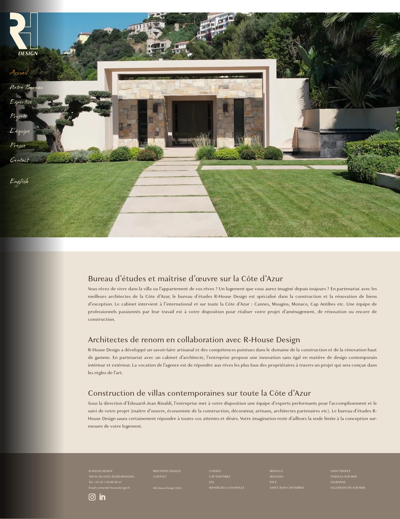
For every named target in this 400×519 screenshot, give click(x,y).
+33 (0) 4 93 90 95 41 (108, 482)
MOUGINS (276, 477)
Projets (18, 117)
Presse (18, 146)
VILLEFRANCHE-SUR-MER (347, 488)
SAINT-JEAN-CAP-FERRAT (287, 488)
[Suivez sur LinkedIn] (105, 500)
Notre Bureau (26, 88)
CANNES (215, 471)
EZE (211, 482)
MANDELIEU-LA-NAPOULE (226, 488)
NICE (273, 482)
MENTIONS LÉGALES (167, 471)
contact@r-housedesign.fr (113, 488)
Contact (19, 161)
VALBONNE (338, 482)
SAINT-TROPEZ (340, 471)
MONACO (276, 471)
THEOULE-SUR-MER (343, 477)
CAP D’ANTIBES (219, 477)
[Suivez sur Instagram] (92, 500)
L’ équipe (20, 131)
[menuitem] (34, 183)
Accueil (19, 73)
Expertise (21, 102)
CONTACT (160, 477)
